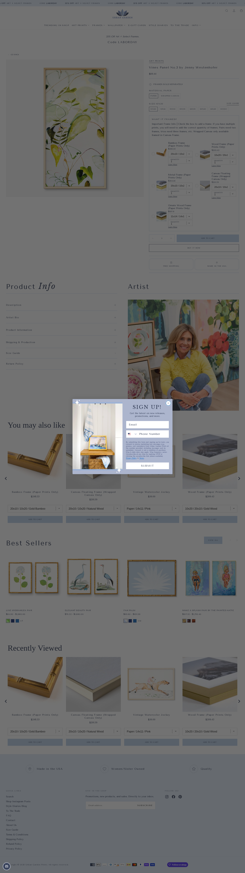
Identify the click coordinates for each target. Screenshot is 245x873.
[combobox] (132, 434)
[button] (7, 866)
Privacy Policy (131, 458)
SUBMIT (147, 465)
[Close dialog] (168, 403)
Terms (141, 458)
